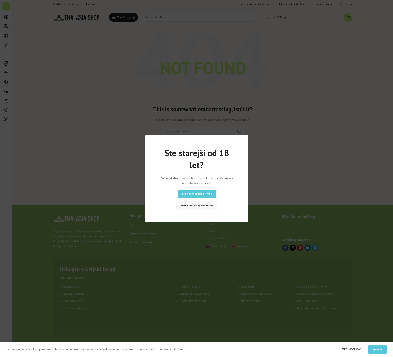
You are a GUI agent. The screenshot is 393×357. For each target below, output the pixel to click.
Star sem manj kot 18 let (196, 205)
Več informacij (353, 349)
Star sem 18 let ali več (196, 193)
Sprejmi (377, 349)
